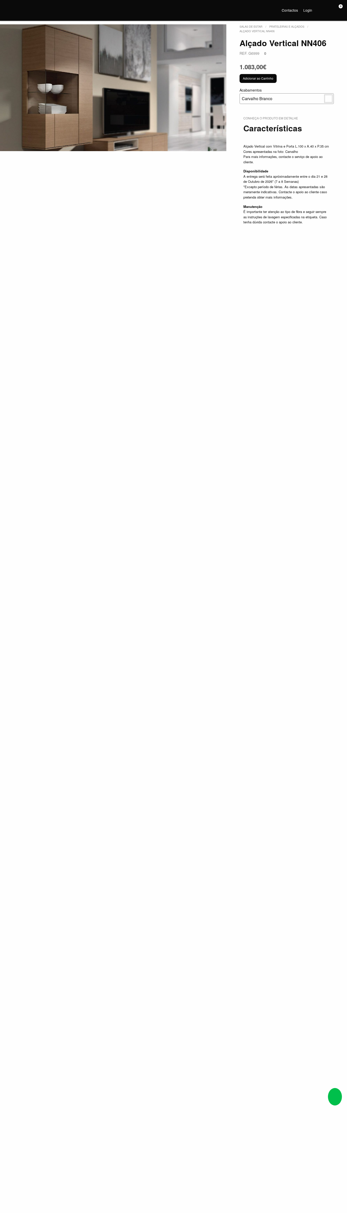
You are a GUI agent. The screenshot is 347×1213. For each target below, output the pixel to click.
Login (307, 10)
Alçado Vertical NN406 (257, 31)
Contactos (290, 10)
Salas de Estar (251, 26)
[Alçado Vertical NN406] (113, 87)
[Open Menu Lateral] (8, 9)
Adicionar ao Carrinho (258, 78)
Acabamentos (256, 94)
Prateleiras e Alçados (286, 26)
